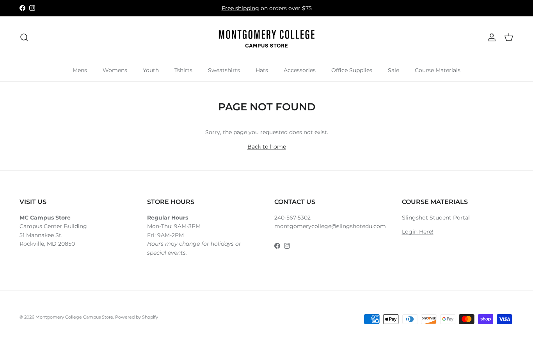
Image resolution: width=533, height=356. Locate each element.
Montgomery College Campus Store (74, 317)
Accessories (300, 69)
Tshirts (183, 69)
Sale (393, 69)
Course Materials (437, 69)
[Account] (490, 37)
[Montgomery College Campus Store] (266, 37)
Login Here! (418, 231)
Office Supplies (351, 69)
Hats (262, 69)
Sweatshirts (224, 69)
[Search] (24, 37)
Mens (80, 69)
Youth (151, 69)
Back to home (266, 146)
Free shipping (240, 8)
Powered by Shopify (136, 317)
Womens (115, 69)
